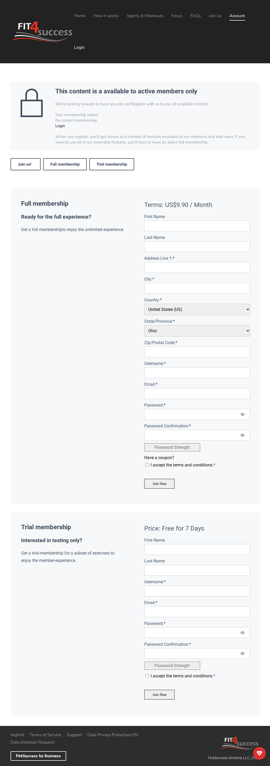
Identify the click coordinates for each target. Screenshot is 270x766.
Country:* (153, 299)
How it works (106, 16)
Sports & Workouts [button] (145, 16)
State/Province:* (159, 321)
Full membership (65, 164)
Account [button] (237, 16)
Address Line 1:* (159, 258)
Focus (176, 16)
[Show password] (242, 414)
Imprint (17, 735)
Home (80, 16)
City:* (149, 279)
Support (74, 735)
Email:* (151, 384)
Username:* (155, 363)
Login (79, 47)
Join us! (25, 164)
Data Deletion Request (32, 742)
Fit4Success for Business (38, 756)
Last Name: (155, 237)
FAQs (195, 16)
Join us (215, 16)
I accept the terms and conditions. (182, 465)
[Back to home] (42, 31)
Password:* (155, 405)
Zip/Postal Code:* (160, 342)
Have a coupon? (159, 457)
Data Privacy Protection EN (112, 735)
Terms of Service (45, 735)
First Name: (155, 216)
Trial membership (112, 164)
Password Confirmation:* (167, 425)
